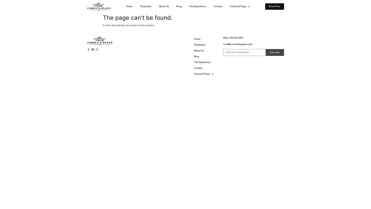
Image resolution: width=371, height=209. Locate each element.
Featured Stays (238, 6)
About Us (164, 6)
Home (129, 6)
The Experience (197, 6)
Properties (145, 6)
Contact (218, 6)
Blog (179, 6)
